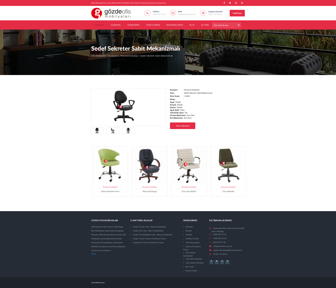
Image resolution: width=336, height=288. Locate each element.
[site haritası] (242, 3)
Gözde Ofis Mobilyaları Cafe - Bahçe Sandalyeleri (152, 234)
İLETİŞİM (205, 25)
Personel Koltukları (129, 56)
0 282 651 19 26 (219, 234)
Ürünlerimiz (113, 56)
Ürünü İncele (110, 183)
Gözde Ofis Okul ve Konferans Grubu (148, 242)
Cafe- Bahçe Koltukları (194, 263)
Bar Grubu (189, 267)
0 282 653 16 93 (219, 238)
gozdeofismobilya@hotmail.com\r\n (228, 250)
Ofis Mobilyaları (98, 56)
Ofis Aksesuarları (192, 242)
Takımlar (188, 234)
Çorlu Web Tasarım (98, 283)
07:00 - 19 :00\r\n (220, 254)
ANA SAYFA (99, 25)
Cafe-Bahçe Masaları (193, 259)
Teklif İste (237, 13)
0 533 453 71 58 (219, 242)
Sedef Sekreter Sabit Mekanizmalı (156, 56)
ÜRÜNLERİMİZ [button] (133, 25)
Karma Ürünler (191, 270)
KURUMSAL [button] (116, 25)
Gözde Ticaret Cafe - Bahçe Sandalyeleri (149, 227)
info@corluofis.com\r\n (223, 246)
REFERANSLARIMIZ (175, 25)
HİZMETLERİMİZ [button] (153, 25)
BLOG (192, 25)
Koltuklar (189, 227)
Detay (93, 253)
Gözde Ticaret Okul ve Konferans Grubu (149, 238)
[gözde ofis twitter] (230, 3)
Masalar (188, 231)
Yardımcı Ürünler (192, 238)
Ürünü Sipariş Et (182, 125)
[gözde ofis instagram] (236, 3)
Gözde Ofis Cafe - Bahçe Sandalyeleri (148, 231)
